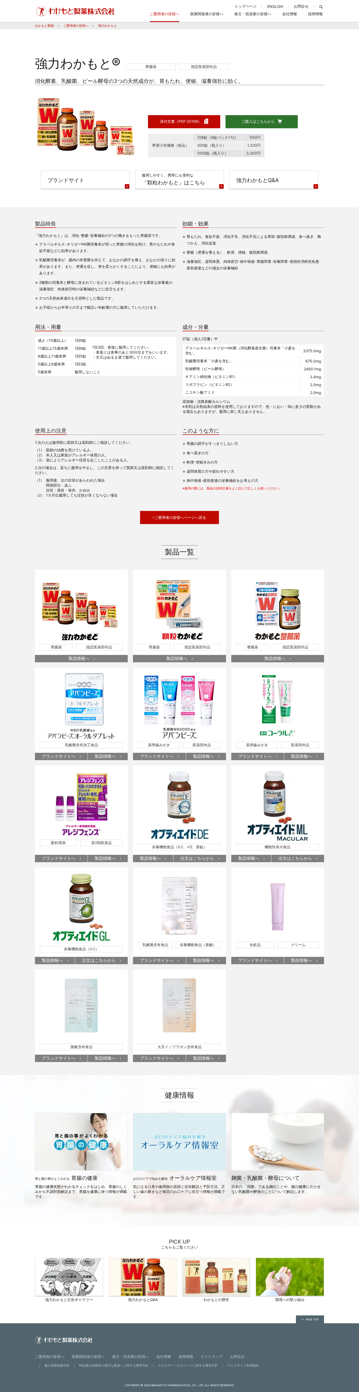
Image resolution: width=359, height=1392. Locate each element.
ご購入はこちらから (258, 121)
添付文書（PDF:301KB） (181, 121)
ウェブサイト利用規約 (243, 1365)
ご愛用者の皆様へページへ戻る (180, 517)
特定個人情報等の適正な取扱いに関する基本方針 (113, 1365)
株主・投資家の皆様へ (252, 14)
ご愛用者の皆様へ (164, 14)
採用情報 (315, 14)
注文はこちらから (197, 858)
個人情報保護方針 (57, 1365)
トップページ (245, 6)
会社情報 (289, 14)
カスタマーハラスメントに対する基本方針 (188, 1365)
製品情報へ (78, 658)
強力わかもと (107, 26)
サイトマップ (212, 1356)
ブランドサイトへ (58, 756)
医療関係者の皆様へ (206, 14)
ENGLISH (275, 6)
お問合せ (301, 6)
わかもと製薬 (44, 26)
